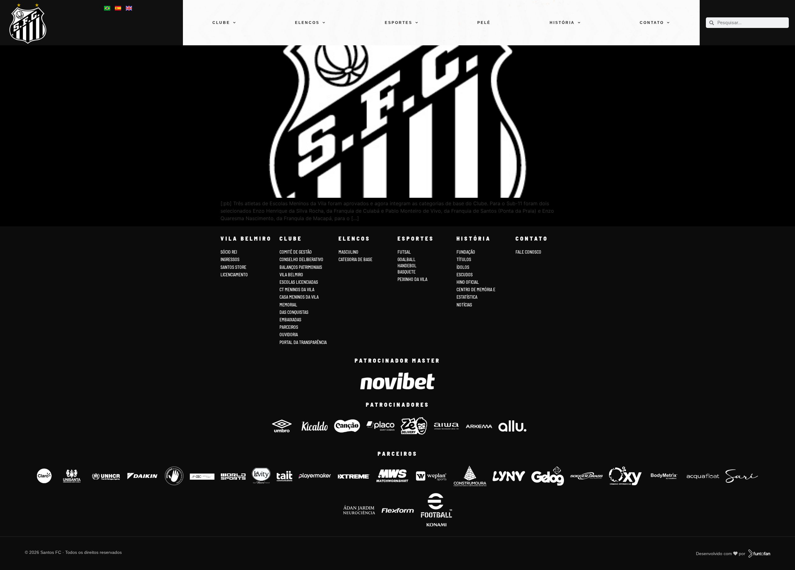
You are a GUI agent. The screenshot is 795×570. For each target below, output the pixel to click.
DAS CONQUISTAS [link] (293, 312)
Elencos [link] (307, 22)
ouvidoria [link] (288, 334)
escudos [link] (465, 274)
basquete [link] (407, 271)
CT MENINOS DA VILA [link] (296, 289)
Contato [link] (652, 22)
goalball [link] (407, 259)
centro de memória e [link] (476, 289)
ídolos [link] (463, 267)
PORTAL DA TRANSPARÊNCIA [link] (303, 342)
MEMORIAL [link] (288, 304)
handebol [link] (407, 265)
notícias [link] (464, 304)
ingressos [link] (229, 259)
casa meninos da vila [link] (299, 297)
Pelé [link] (484, 22)
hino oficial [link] (468, 282)
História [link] (562, 22)
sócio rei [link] (228, 252)
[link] (31, 23)
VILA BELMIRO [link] (291, 274)
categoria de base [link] (355, 259)
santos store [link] (233, 267)
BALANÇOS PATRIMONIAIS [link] (300, 267)
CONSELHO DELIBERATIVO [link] (301, 259)
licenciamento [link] (234, 274)
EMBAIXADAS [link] (290, 319)
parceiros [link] (288, 327)
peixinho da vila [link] (412, 279)
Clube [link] (221, 22)
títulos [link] (464, 259)
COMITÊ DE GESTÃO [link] (295, 252)
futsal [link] (404, 252)
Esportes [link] (398, 22)
